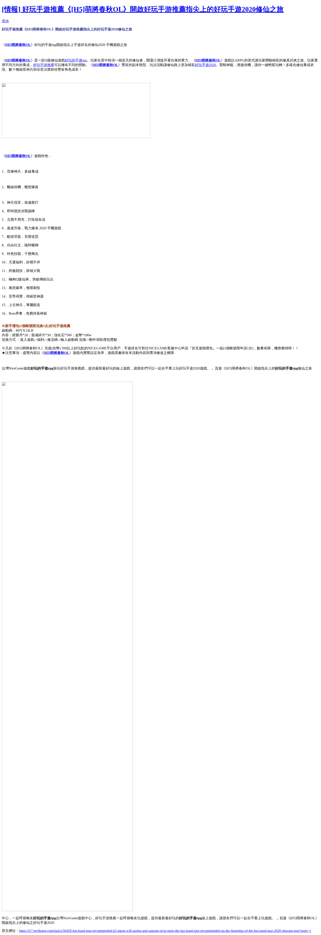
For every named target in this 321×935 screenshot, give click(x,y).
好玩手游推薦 (43, 65)
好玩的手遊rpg (76, 60)
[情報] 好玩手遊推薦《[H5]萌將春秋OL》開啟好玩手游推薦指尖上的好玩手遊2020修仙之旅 (143, 9)
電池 (5, 21)
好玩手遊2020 (205, 65)
